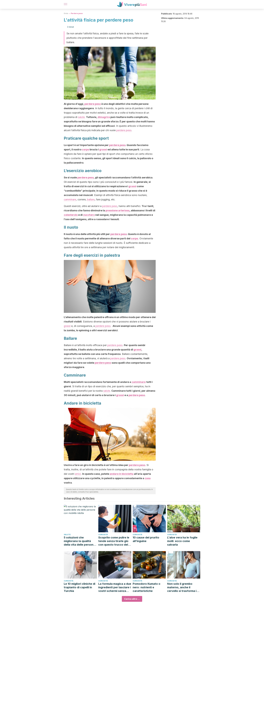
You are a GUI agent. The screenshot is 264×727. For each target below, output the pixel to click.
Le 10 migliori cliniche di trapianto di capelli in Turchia (79, 587)
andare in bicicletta (121, 473)
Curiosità (103, 535)
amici (78, 473)
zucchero (89, 214)
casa (148, 478)
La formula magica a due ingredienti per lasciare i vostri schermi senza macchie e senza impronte (114, 587)
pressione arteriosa (118, 210)
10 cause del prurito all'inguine (146, 539)
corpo (85, 149)
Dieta (66, 13)
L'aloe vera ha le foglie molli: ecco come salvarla (182, 541)
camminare (70, 199)
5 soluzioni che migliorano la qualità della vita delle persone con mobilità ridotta (79, 541)
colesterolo (71, 214)
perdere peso (92, 103)
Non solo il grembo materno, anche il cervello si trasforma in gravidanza (182, 587)
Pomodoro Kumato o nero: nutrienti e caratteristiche (146, 587)
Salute (67, 535)
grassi (103, 149)
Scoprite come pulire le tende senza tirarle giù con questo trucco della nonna (114, 541)
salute (81, 117)
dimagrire (104, 117)
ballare (91, 199)
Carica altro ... (132, 599)
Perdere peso (77, 13)
